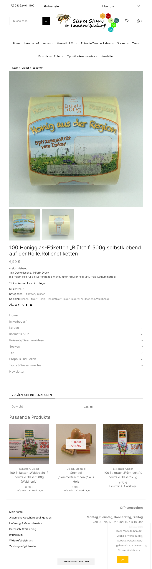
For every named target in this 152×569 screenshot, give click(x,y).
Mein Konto (16, 511)
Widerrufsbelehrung (21, 540)
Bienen (24, 298)
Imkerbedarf (31, 43)
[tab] (32, 394)
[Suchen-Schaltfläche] (46, 21)
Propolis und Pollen (49, 56)
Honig (42, 298)
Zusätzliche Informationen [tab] (32, 394)
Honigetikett (54, 298)
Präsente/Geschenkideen (96, 43)
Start (15, 67)
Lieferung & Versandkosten (25, 523)
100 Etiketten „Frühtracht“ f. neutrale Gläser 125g (123, 475)
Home (16, 43)
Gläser (25, 67)
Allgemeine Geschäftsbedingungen (30, 517)
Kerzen (47, 43)
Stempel (80, 468)
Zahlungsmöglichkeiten (23, 546)
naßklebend (88, 298)
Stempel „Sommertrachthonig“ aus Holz (76, 477)
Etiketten (37, 67)
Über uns (108, 6)
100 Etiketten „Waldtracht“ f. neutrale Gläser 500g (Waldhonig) (29, 477)
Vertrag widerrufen (76, 561)
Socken (121, 43)
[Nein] (146, 546)
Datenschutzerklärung (22, 529)
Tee (134, 43)
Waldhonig (102, 298)
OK (122, 559)
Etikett (33, 298)
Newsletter (107, 56)
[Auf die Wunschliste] (43, 431)
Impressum (16, 534)
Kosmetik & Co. (66, 43)
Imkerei (75, 298)
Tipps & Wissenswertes (81, 56)
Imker (66, 298)
